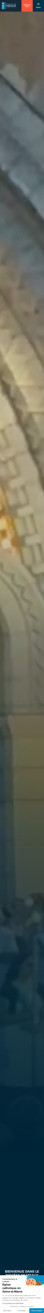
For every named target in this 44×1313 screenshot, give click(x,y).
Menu (38, 7)
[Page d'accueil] (9, 5)
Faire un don (27, 6)
